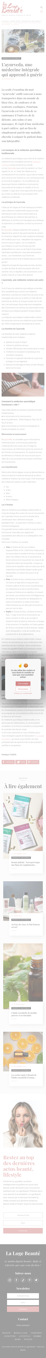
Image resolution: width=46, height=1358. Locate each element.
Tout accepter (23, 684)
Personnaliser (23, 689)
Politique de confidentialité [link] (23, 693)
